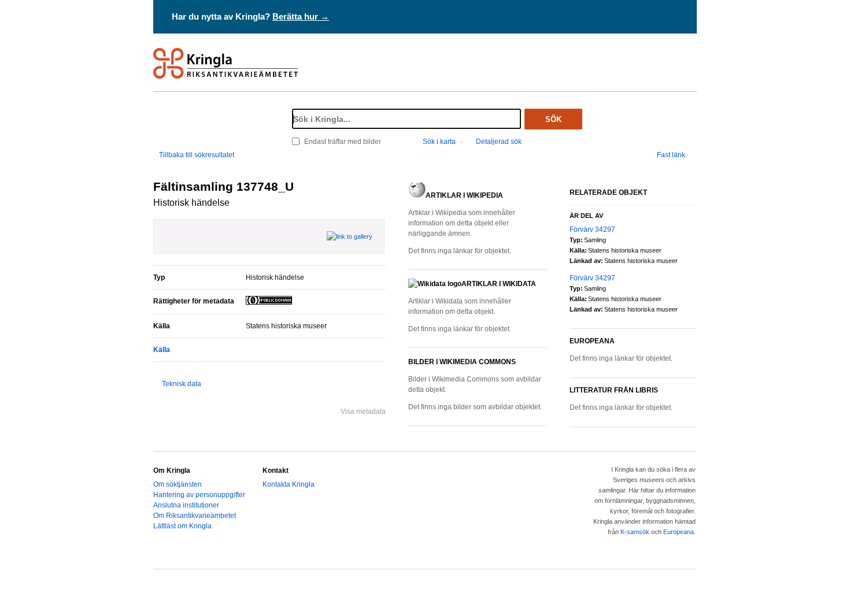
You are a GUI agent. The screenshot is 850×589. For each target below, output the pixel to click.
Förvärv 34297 (592, 229)
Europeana (678, 531)
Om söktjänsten (177, 484)
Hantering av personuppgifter (199, 495)
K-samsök (634, 531)
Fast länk (671, 155)
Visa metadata (363, 412)
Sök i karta (439, 142)
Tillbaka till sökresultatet (196, 155)
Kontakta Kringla (289, 484)
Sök (553, 119)
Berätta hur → (300, 16)
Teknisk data (181, 384)
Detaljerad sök (499, 142)
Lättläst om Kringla (182, 526)
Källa (161, 350)
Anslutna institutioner (186, 505)
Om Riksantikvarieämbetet (194, 516)
